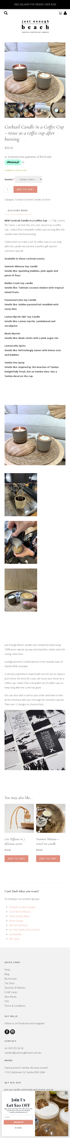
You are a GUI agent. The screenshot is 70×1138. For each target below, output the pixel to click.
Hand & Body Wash (19, 916)
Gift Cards (14, 938)
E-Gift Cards (11, 992)
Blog (7, 974)
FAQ (7, 1001)
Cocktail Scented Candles (22, 907)
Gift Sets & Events (18, 925)
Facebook (23, 1023)
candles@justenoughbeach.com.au (23, 1052)
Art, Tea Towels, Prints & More (24, 929)
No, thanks (18, 1128)
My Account (11, 978)
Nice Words (11, 996)
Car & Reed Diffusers (20, 911)
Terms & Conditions (15, 1005)
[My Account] (65, 13)
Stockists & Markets (15, 987)
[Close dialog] (66, 1093)
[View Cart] (60, 13)
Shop (7, 969)
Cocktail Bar (15, 934)
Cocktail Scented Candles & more (32, 199)
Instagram (39, 1023)
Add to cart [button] (16, 858)
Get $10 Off (18, 1122)
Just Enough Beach (35, 26)
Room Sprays (16, 920)
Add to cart (25, 189)
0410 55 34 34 (15, 1048)
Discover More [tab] (18, 210)
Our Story (9, 983)
